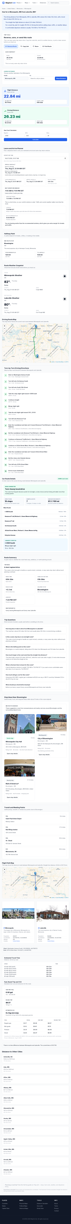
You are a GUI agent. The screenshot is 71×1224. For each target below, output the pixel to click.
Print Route (48, 46)
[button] (36, 326)
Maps (26, 2)
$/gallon (6, 133)
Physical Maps (23, 1203)
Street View (40, 1208)
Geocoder (40, 1206)
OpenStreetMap (59, 362)
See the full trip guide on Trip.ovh (28, 1185)
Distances (43, 2)
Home (3, 8)
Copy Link (26, 46)
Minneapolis (27, 8)
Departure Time (8, 155)
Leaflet (52, 362)
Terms (56, 1206)
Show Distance (61, 78)
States (4, 1206)
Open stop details (12, 753)
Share (36, 46)
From (5, 75)
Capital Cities (5, 1208)
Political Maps (23, 1206)
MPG (26, 133)
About (56, 1203)
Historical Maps (23, 1208)
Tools (34, 2)
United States (11, 8)
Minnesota (20, 8)
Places (19, 2)
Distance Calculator (42, 1203)
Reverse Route (12, 46)
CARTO (66, 362)
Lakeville (43, 928)
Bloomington (8, 243)
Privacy (56, 1208)
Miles (47, 133)
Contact (56, 1211)
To (30, 75)
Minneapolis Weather (13, 275)
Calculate (36, 139)
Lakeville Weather (11, 298)
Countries (5, 1203)
